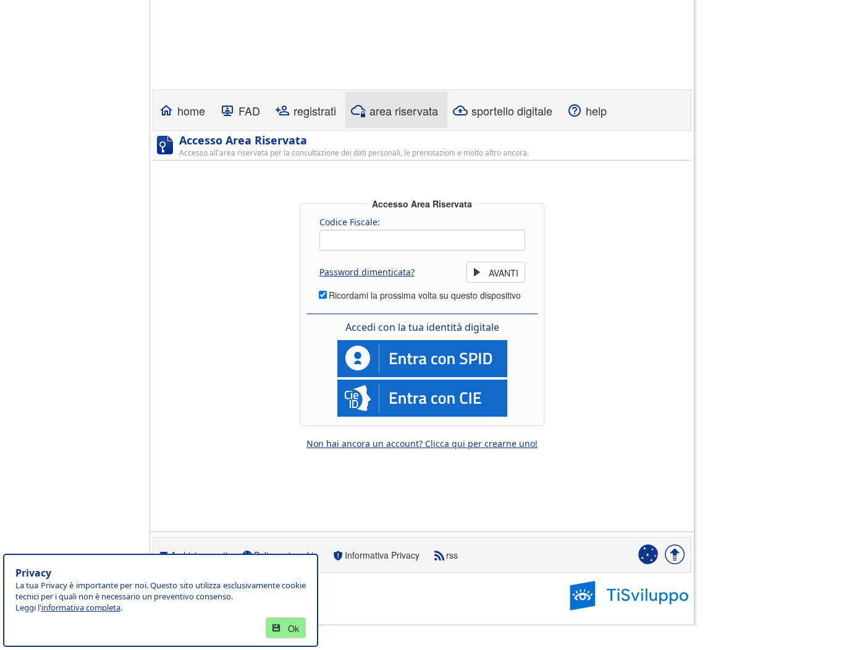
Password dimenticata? (367, 272)
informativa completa (80, 607)
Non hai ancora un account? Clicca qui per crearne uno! (422, 443)
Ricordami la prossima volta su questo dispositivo (425, 295)
